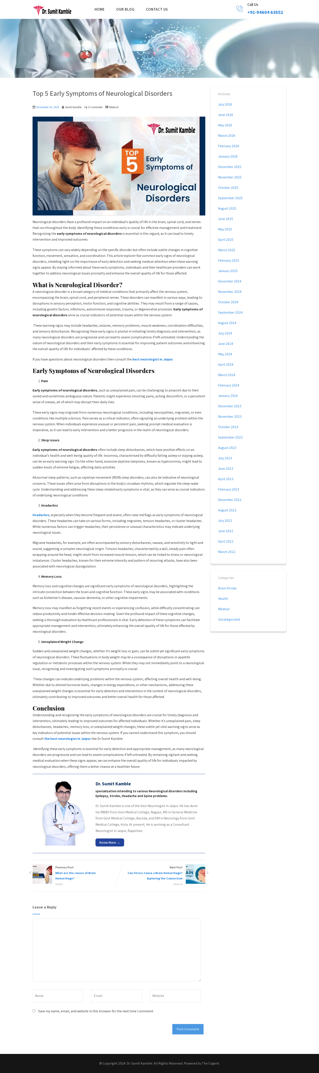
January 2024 (228, 395)
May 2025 (225, 229)
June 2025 (225, 219)
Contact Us (157, 9)
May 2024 (225, 354)
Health (59, 884)
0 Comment (95, 107)
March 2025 (226, 250)
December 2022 (230, 499)
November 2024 (230, 291)
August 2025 (227, 208)
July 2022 (225, 520)
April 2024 (225, 364)
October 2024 (228, 302)
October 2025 (228, 187)
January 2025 (228, 271)
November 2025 (230, 177)
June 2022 (225, 531)
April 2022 (225, 541)
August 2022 (227, 510)
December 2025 (229, 167)
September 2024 (230, 312)
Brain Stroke (227, 588)
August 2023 (227, 447)
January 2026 (228, 156)
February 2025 (228, 260)
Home (100, 9)
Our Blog (125, 9)
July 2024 (225, 333)
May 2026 (225, 125)
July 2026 (225, 104)
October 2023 (228, 427)
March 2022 (226, 552)
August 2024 (227, 323)
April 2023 (225, 479)
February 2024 (228, 385)
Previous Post (75, 873)
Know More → (109, 842)
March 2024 (226, 375)
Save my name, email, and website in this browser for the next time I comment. (96, 1011)
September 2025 (230, 198)
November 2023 (230, 416)
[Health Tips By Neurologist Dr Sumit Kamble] (52, 10)
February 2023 (228, 489)
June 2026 (225, 115)
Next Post (155, 873)
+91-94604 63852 (265, 12)
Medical (113, 107)
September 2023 (230, 437)
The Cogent (210, 1063)
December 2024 (229, 281)
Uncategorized (229, 619)
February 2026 (228, 146)
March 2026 (226, 135)
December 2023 (229, 406)
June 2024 (225, 343)
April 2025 (225, 239)
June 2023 (225, 468)
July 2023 (225, 458)
